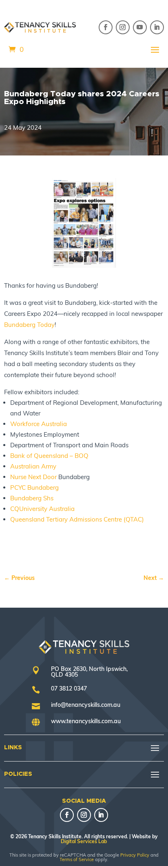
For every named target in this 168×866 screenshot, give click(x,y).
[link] (29, 325)
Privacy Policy (134, 855)
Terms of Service (77, 859)
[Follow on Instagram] (123, 27)
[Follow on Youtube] (140, 27)
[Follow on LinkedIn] (157, 27)
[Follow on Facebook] (106, 27)
